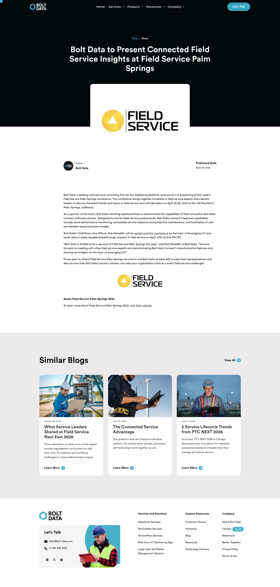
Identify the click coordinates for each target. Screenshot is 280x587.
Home (100, 7)
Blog (134, 38)
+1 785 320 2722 (58, 548)
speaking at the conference (151, 233)
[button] (116, 7)
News (145, 38)
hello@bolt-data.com (61, 541)
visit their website (141, 305)
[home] (53, 7)
